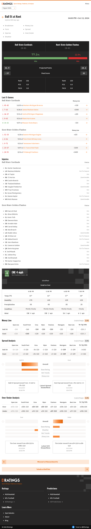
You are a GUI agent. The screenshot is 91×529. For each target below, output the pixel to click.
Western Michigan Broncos (33, 105)
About (7, 517)
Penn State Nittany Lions (32, 139)
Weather (8, 37)
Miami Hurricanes (28, 119)
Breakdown (9, 26)
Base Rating (45, 370)
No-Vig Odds (83, 324)
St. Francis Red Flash (31, 148)
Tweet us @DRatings (82, 527)
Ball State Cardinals (23, 44)
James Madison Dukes (30, 110)
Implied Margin (79, 320)
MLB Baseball (10, 494)
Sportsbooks (9, 513)
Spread (28, 29)
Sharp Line (45, 376)
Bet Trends (45, 373)
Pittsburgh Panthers (30, 152)
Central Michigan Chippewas (32, 114)
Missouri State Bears (29, 123)
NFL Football (9, 498)
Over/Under (29, 33)
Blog (6, 521)
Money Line (29, 26)
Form (7, 29)
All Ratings (9, 502)
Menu (87, 4)
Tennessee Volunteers (31, 143)
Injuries (8, 33)
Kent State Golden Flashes (67, 44)
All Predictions (55, 502)
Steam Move (45, 388)
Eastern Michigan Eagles (32, 135)
